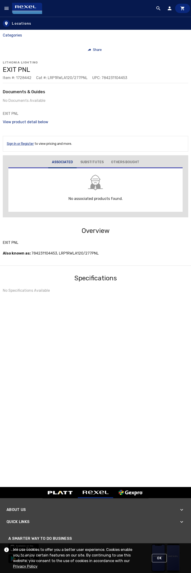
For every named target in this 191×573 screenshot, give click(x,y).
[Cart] (182, 8)
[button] (94, 50)
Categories (12, 35)
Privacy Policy (25, 566)
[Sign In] (169, 8)
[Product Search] (158, 8)
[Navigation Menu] (6, 8)
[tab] (62, 162)
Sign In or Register (20, 144)
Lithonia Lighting (20, 62)
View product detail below (25, 122)
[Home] (29, 8)
